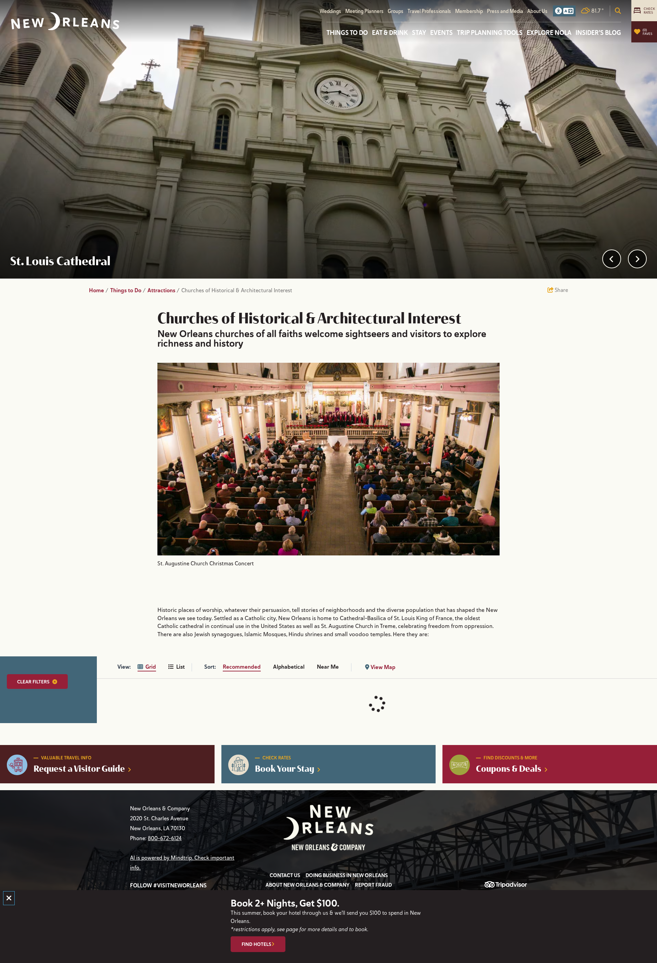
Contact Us (285, 875)
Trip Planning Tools (490, 32)
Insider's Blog (598, 32)
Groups (395, 11)
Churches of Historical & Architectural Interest (237, 290)
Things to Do (347, 32)
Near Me (328, 666)
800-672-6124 (165, 838)
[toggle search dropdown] (618, 11)
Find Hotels (256, 944)
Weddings (330, 11)
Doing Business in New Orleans (347, 875)
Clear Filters (33, 682)
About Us (537, 11)
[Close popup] (9, 898)
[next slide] (637, 258)
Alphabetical (289, 666)
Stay (419, 32)
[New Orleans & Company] (65, 21)
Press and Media (505, 11)
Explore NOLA (549, 32)
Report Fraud (373, 885)
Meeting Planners (364, 11)
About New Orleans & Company (307, 885)
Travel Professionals (429, 11)
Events (441, 32)
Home (98, 290)
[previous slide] (611, 258)
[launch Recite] (564, 10)
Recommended (242, 666)
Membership (469, 11)
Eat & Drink (390, 32)
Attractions (163, 290)
